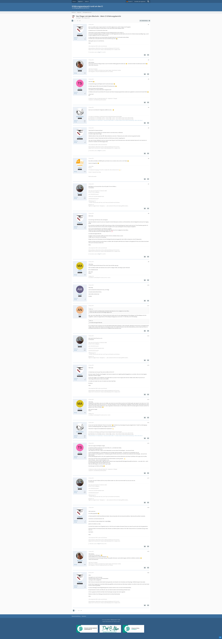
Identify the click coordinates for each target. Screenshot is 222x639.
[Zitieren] (148, 55)
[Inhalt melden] (145, 55)
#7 (148, 184)
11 (77, 20)
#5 (148, 127)
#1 (148, 24)
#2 (148, 59)
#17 (148, 478)
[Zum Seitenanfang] (220, 637)
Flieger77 (79, 18)
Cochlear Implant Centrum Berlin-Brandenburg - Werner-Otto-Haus (128, 120)
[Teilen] (149, 21)
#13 (148, 365)
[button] (130, 1)
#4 (148, 107)
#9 (148, 261)
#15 (148, 422)
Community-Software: (111, 619)
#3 (148, 79)
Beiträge (75, 39)
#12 (148, 335)
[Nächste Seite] (80, 21)
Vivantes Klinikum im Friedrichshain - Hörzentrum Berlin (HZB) (101, 120)
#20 (148, 572)
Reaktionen (76, 37)
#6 (148, 158)
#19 (148, 551)
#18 (148, 507)
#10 (148, 285)
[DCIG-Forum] (111, 7)
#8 (148, 213)
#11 (148, 305)
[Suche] (148, 1)
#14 (148, 399)
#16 (148, 443)
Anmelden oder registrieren (139, 1)
